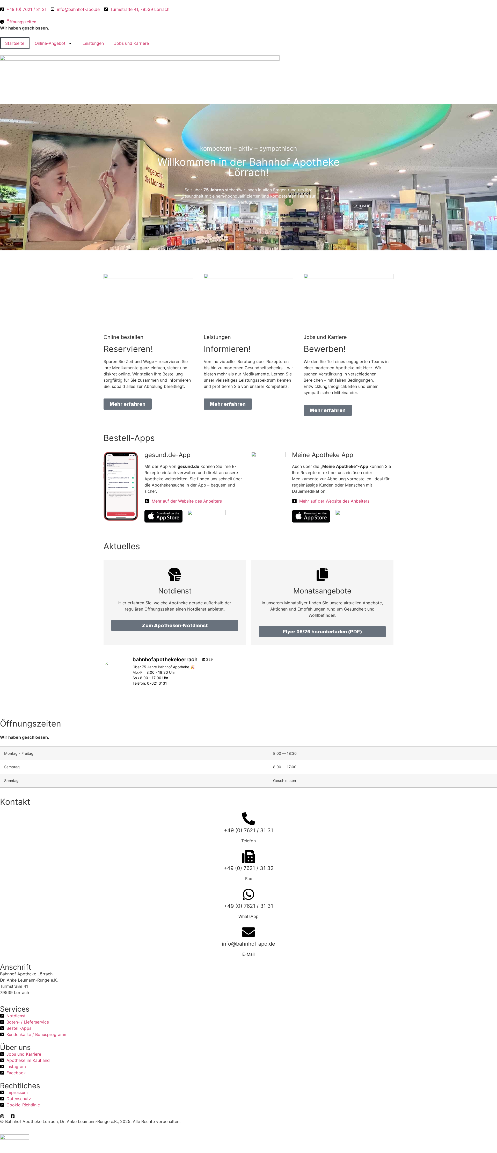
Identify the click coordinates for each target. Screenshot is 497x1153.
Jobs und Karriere (131, 43)
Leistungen (93, 43)
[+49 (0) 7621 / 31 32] (248, 856)
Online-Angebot (50, 43)
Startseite (14, 43)
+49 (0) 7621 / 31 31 (248, 830)
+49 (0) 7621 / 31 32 (249, 868)
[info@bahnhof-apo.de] (248, 932)
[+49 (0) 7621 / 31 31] (248, 818)
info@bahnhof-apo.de (248, 944)
